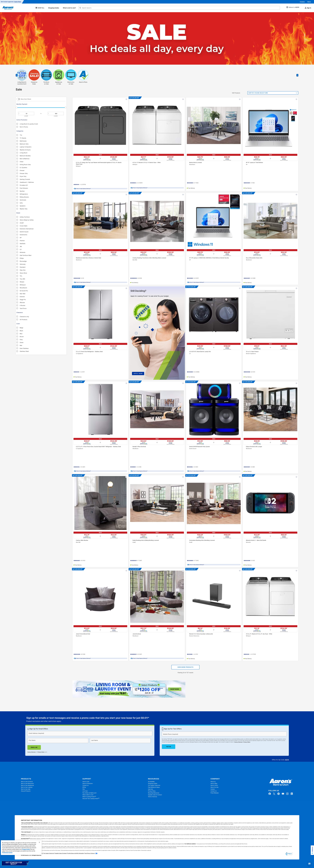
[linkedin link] (292, 793)
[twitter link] (274, 793)
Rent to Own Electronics (27, 783)
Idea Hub (150, 789)
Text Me (168, 746)
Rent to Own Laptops (26, 787)
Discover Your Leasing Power (91, 798)
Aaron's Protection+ (88, 783)
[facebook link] (269, 793)
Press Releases (215, 793)
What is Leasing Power (89, 796)
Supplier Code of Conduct (155, 794)
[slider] (40, 107)
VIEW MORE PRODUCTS (185, 667)
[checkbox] (34, 124)
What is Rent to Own (88, 794)
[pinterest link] (278, 793)
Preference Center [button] (7, 852)
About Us (213, 781)
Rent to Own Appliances (27, 785)
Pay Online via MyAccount (89, 793)
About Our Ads (214, 787)
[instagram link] (287, 793)
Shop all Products (25, 791)
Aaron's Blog (214, 783)
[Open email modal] (15, 863)
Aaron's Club (86, 781)
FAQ (84, 789)
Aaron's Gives (214, 785)
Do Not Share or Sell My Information (75, 853)
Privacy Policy (41, 752)
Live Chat (85, 791)
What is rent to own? (69, 8)
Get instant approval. (11, 1)
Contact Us (85, 785)
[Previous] (17, 75)
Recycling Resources (153, 793)
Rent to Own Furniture (27, 781)
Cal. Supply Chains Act (154, 785)
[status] (87, 720)
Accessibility (151, 781)
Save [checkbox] (126, 99)
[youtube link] (283, 793)
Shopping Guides (53, 8)
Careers (302, 2)
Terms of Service (31, 752)
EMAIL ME (34, 747)
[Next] (297, 75)
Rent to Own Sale (25, 789)
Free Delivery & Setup (154, 787)
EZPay (84, 787)
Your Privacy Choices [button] (89, 853)
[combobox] (179, 8)
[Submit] (80, 8)
